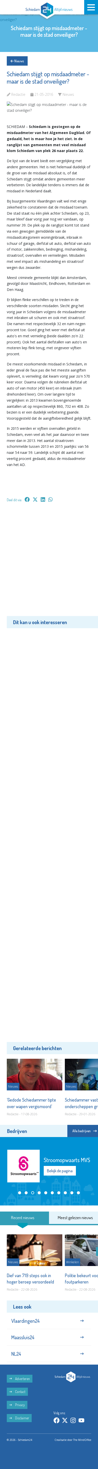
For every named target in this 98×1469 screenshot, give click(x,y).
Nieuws (19, 61)
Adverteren (22, 1379)
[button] (19, 1193)
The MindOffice (82, 1440)
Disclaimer (21, 1418)
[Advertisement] (49, 562)
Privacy (19, 1405)
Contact (19, 1391)
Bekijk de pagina (60, 1170)
